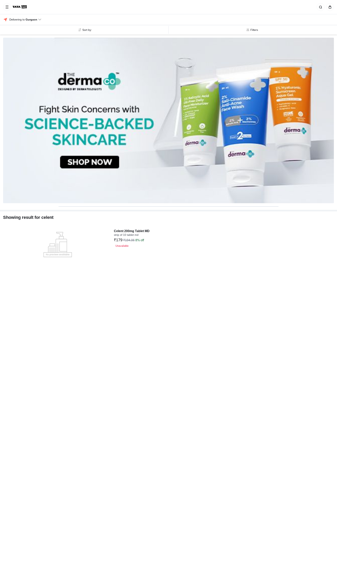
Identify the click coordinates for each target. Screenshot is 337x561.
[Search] (320, 7)
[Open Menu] (7, 7)
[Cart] (329, 7)
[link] (20, 7)
